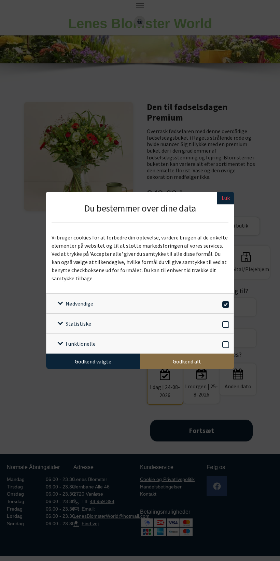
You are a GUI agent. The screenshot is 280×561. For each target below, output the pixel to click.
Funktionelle (81, 343)
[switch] (224, 303)
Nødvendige (79, 303)
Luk (226, 197)
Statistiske (78, 323)
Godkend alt (187, 361)
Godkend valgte (93, 361)
